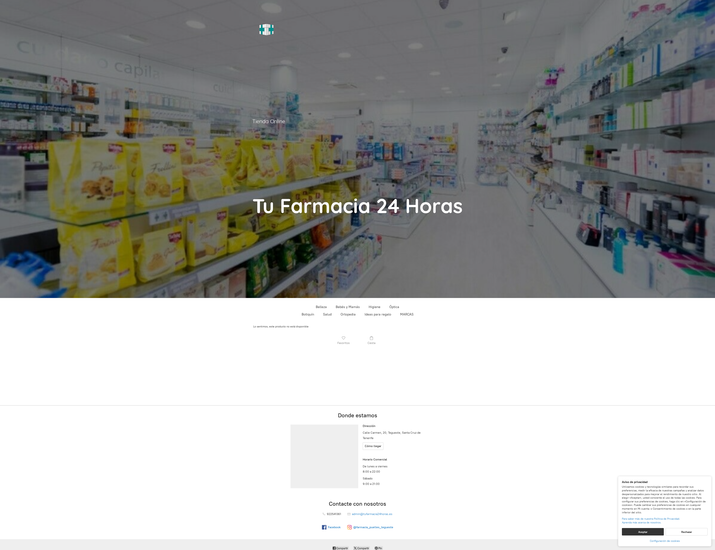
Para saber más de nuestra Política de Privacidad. (651, 518)
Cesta (371, 343)
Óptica (394, 307)
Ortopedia (348, 314)
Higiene (374, 307)
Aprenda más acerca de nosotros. (641, 522)
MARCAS (407, 314)
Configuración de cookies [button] (665, 541)
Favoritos (343, 343)
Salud (327, 314)
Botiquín (308, 314)
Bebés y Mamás (348, 307)
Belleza (321, 307)
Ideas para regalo (378, 314)
